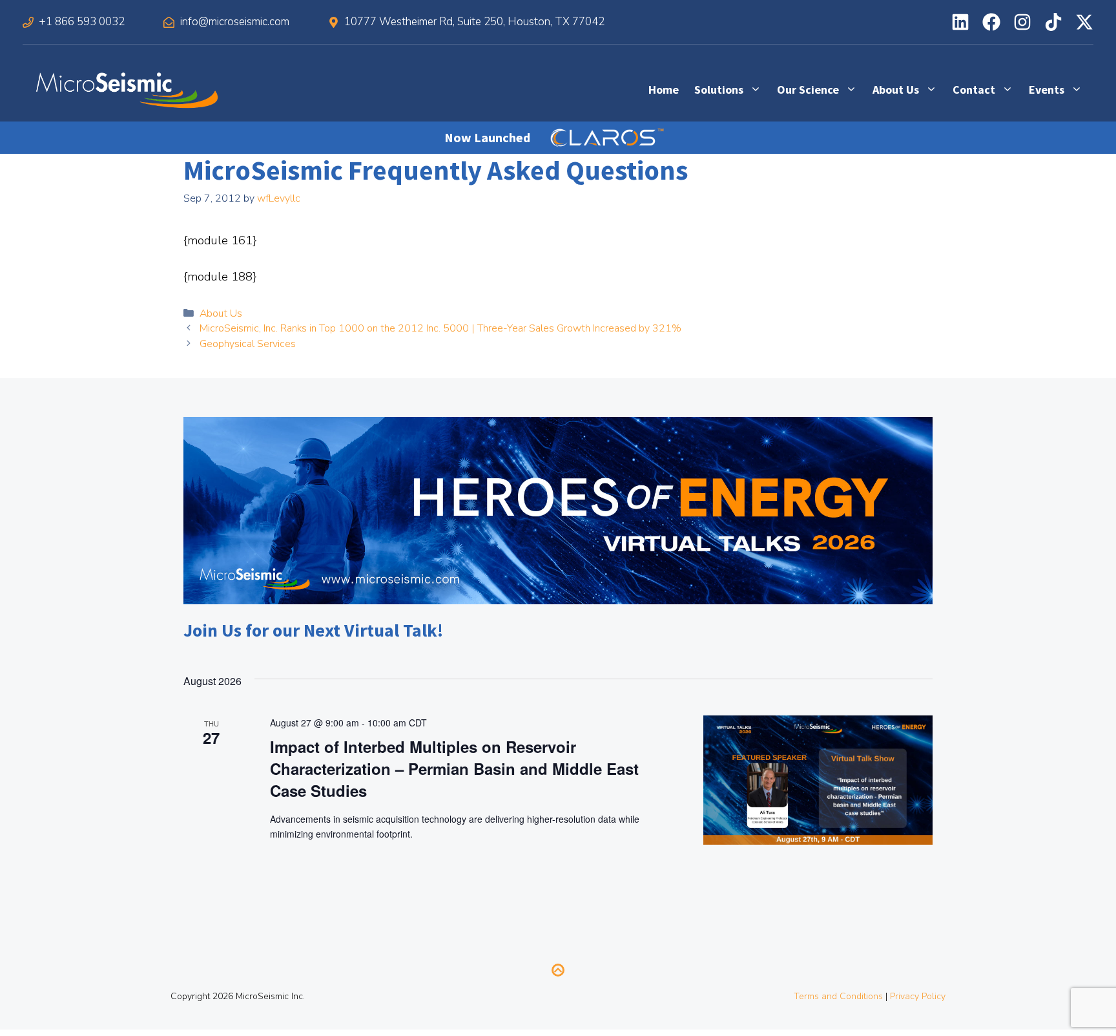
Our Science (808, 89)
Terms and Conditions (838, 996)
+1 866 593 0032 (82, 21)
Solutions (718, 89)
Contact (974, 89)
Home (663, 89)
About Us (896, 89)
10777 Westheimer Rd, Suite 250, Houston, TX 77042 (474, 21)
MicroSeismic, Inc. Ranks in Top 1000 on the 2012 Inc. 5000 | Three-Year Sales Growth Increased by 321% (440, 328)
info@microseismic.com (234, 21)
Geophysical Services (248, 344)
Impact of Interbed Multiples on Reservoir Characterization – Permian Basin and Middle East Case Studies (454, 768)
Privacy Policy (918, 996)
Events (1046, 89)
